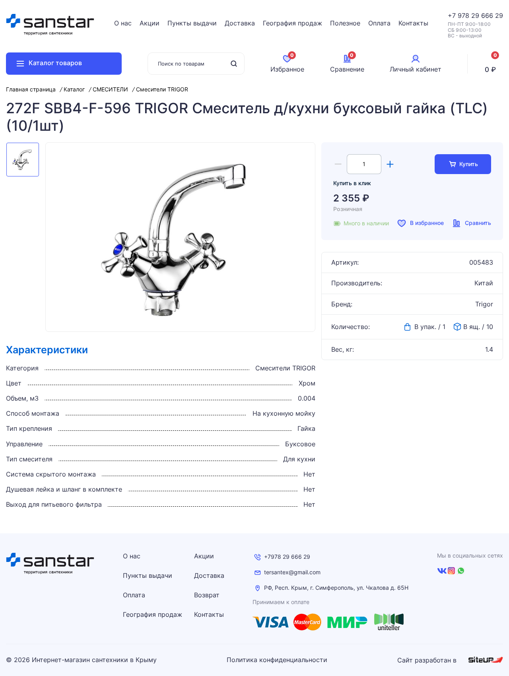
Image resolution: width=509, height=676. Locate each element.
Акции (149, 23)
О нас (123, 23)
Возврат (207, 595)
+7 (453, 15)
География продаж (292, 23)
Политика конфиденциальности (277, 660)
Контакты (413, 23)
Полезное (345, 23)
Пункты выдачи (192, 23)
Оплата (379, 23)
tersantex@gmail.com (292, 572)
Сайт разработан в (427, 660)
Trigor (484, 304)
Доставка (240, 23)
